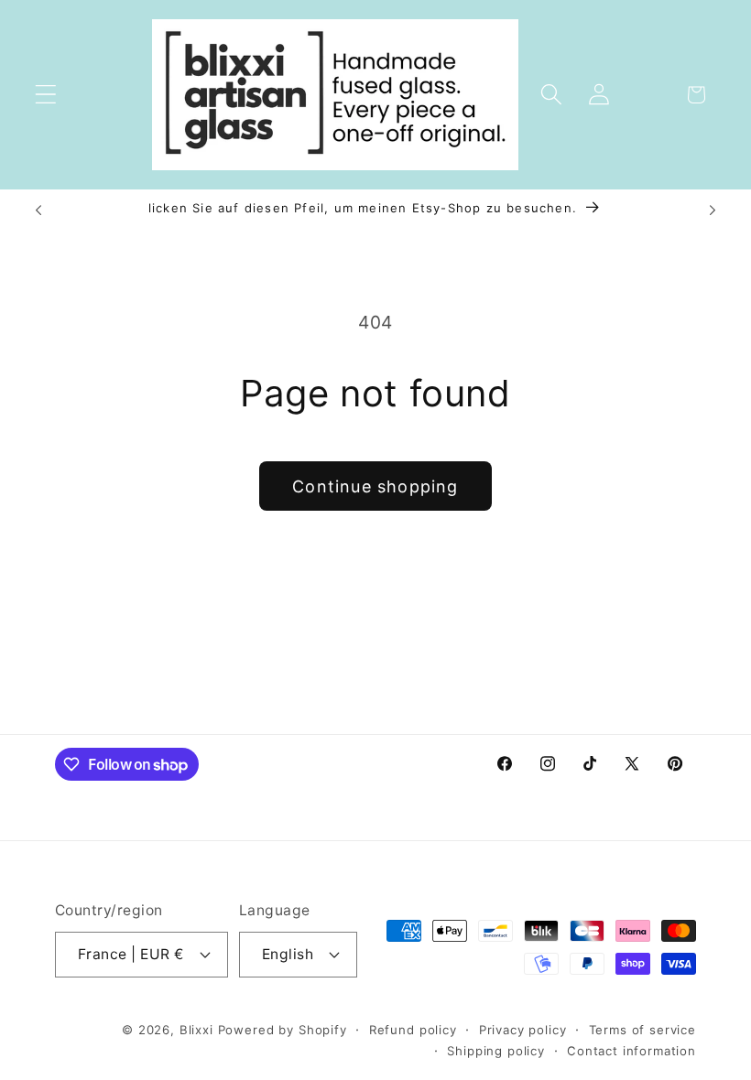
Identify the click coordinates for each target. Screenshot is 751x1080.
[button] (46, 94)
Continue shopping (375, 486)
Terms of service (642, 1029)
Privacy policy (523, 1029)
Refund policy (413, 1029)
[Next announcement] (712, 209)
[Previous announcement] (38, 209)
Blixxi (196, 1029)
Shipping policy (496, 1050)
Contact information (631, 1050)
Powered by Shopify (282, 1029)
